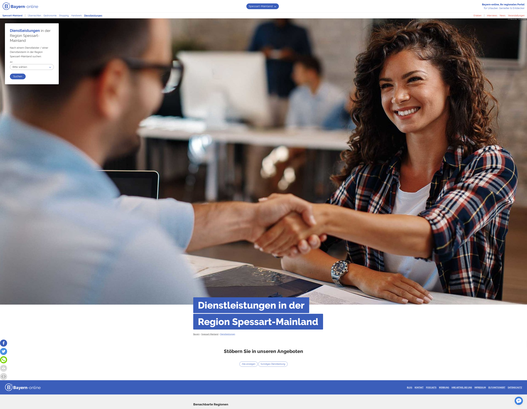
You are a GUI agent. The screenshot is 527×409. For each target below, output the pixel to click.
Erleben (477, 15)
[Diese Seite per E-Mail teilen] (3, 368)
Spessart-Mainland (261, 6)
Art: (11, 62)
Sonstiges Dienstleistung (273, 364)
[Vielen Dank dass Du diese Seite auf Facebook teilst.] (3, 343)
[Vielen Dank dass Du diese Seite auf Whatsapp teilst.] (3, 359)
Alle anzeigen (248, 364)
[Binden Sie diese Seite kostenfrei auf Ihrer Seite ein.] (3, 376)
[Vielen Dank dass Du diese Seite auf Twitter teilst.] (3, 351)
